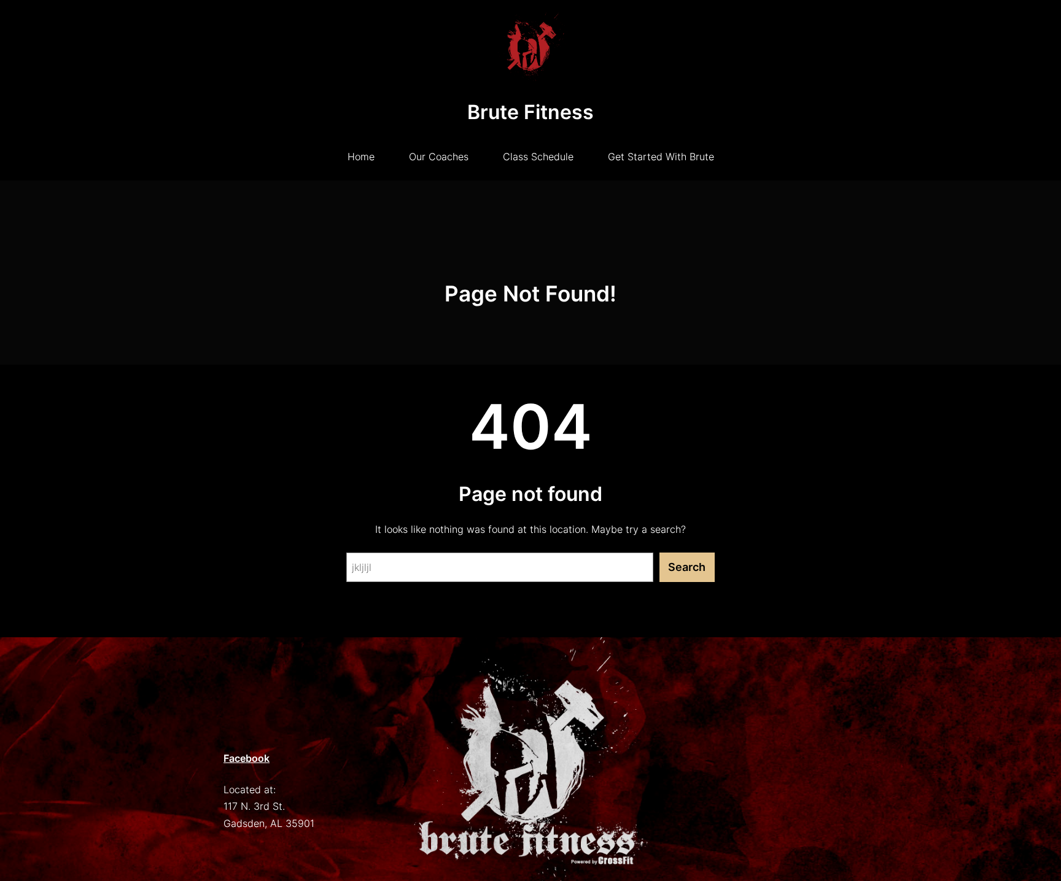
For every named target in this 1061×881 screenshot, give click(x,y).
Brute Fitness (530, 112)
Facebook (246, 758)
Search (686, 567)
